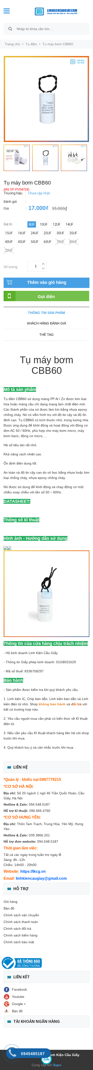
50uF (34, 242)
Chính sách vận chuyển (21, 915)
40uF (9, 242)
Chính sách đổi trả (17, 928)
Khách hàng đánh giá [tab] (46, 323)
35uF (73, 233)
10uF (43, 224)
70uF (60, 242)
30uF (60, 233)
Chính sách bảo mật (19, 942)
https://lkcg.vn (33, 871)
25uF (47, 233)
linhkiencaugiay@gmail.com (41, 878)
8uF (32, 224)
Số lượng (10, 266)
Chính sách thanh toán (21, 922)
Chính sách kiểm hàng (20, 935)
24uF (34, 233)
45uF (22, 242)
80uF (73, 242)
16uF (22, 233)
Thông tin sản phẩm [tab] (46, 313)
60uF (47, 242)
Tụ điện (31, 44)
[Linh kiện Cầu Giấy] (52, 11)
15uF (9, 233)
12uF (56, 224)
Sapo (56, 1065)
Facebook (19, 989)
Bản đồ (9, 908)
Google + (19, 1004)
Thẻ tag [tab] (46, 335)
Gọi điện (46, 296)
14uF (69, 224)
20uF (9, 250)
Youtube (18, 997)
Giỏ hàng (10, 902)
